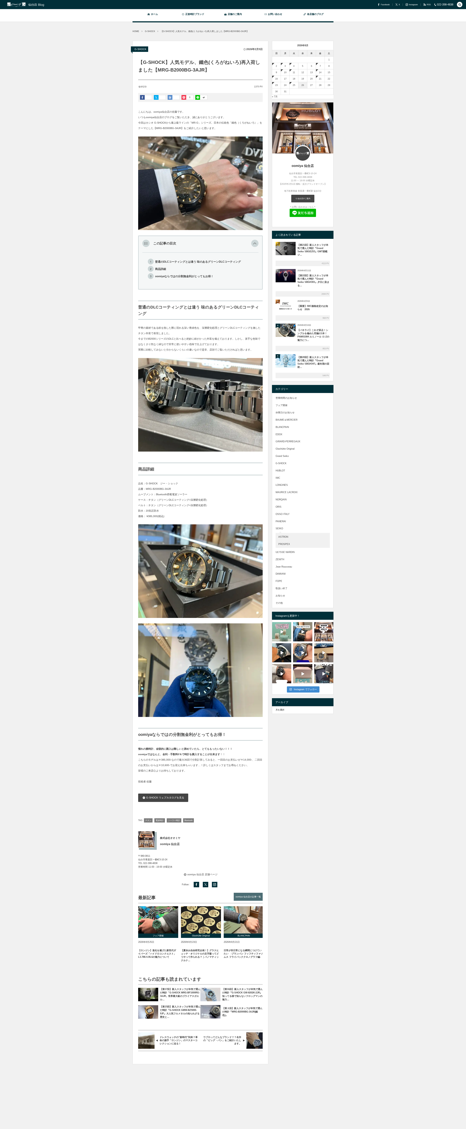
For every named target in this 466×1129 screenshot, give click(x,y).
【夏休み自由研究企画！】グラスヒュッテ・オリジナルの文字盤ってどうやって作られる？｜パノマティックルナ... (200, 955)
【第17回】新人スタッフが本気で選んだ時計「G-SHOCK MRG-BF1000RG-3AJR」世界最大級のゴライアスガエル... (180, 994)
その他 (279, 603)
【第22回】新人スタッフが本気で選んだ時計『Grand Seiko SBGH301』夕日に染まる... (313, 280)
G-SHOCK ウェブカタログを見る (164, 797)
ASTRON (283, 536)
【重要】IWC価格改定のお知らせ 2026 (312, 308)
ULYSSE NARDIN (285, 552)
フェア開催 (281, 405)
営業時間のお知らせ (286, 398)
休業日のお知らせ (285, 412)
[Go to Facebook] (196, 884)
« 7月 (275, 96)
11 (294, 72)
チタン (148, 820)
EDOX (279, 434)
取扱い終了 (281, 588)
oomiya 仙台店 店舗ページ (202, 874)
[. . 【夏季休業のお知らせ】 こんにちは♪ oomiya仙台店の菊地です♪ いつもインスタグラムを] (323, 631)
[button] (254, 243)
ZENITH (280, 559)
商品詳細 (160, 268)
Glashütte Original (285, 448)
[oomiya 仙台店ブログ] (32, 4)
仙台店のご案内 (304, 198)
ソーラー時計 (174, 820)
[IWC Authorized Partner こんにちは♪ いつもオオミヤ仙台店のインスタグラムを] (323, 673)
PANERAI (281, 521)
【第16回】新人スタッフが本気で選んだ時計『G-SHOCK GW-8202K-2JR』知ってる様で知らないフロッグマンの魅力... (242, 994)
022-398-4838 (150, 863)
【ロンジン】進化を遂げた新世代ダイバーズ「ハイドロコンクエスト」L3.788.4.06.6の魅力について (157, 953)
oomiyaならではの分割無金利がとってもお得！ (184, 276)
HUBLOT (280, 470)
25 (294, 85)
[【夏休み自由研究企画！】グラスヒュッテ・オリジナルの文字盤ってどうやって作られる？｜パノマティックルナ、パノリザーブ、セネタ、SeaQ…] (201, 920)
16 (276, 79)
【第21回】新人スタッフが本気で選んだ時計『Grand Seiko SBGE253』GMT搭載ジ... (312, 250)
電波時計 (160, 820)
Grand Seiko (282, 456)
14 (320, 72)
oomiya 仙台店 (303, 166)
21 (320, 79)
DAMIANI (281, 573)
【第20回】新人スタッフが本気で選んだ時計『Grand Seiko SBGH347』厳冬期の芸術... (313, 362)
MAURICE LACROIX (287, 492)
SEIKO (279, 528)
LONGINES (282, 485)
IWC (278, 477)
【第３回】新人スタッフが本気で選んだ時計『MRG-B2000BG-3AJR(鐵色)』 (242, 1012)
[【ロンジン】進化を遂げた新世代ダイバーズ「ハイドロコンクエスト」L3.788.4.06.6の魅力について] (158, 920)
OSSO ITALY (283, 514)
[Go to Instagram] (214, 884)
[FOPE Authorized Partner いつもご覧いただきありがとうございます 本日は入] (281, 631)
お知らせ (280, 595)
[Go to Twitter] (205, 884)
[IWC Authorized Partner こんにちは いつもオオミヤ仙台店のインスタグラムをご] (323, 652)
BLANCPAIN (282, 427)
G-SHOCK (140, 49)
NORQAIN (281, 499)
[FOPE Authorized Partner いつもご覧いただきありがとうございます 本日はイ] (302, 673)
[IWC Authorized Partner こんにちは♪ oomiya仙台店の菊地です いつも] (302, 652)
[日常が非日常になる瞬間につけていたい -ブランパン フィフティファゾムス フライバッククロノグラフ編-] (244, 920)
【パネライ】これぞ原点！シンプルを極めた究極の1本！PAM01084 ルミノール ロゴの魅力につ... (313, 335)
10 (285, 72)
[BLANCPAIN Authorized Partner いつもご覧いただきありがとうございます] (302, 631)
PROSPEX (284, 544)
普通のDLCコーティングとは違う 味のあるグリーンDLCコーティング (198, 261)
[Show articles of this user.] (146, 839)
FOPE (279, 581)
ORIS (278, 506)
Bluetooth (188, 820)
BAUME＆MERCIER (286, 419)
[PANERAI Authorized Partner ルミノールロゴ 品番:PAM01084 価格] (281, 673)
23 (276, 85)
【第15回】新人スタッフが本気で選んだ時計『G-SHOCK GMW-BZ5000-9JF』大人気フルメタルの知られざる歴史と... (180, 1011)
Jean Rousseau (284, 566)
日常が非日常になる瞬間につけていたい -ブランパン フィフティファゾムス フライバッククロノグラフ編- (243, 953)
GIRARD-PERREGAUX (288, 441)
